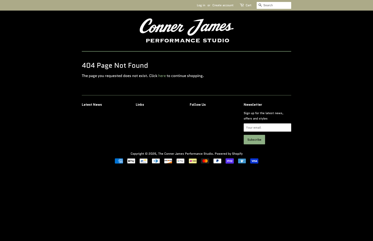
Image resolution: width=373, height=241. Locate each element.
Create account (223, 5)
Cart (248, 5)
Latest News (92, 104)
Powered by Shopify (229, 153)
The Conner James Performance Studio (185, 153)
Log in (201, 5)
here (162, 75)
